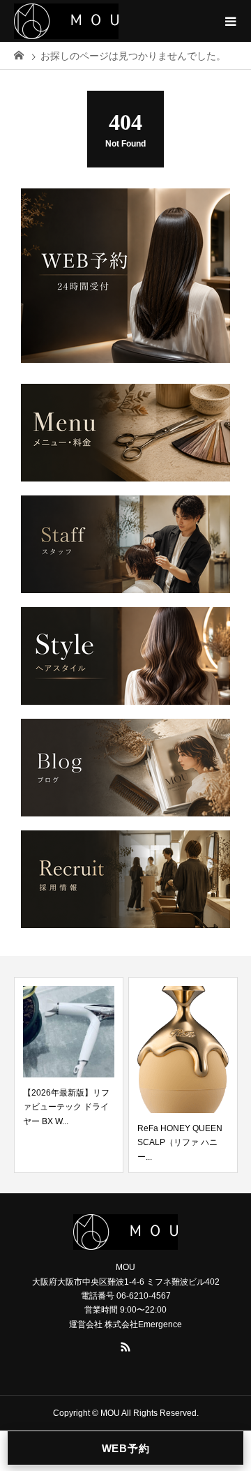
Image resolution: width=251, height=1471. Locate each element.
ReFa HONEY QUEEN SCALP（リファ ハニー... (179, 1142)
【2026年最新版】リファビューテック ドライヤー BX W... (66, 1107)
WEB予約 (126, 1448)
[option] (68, 1075)
